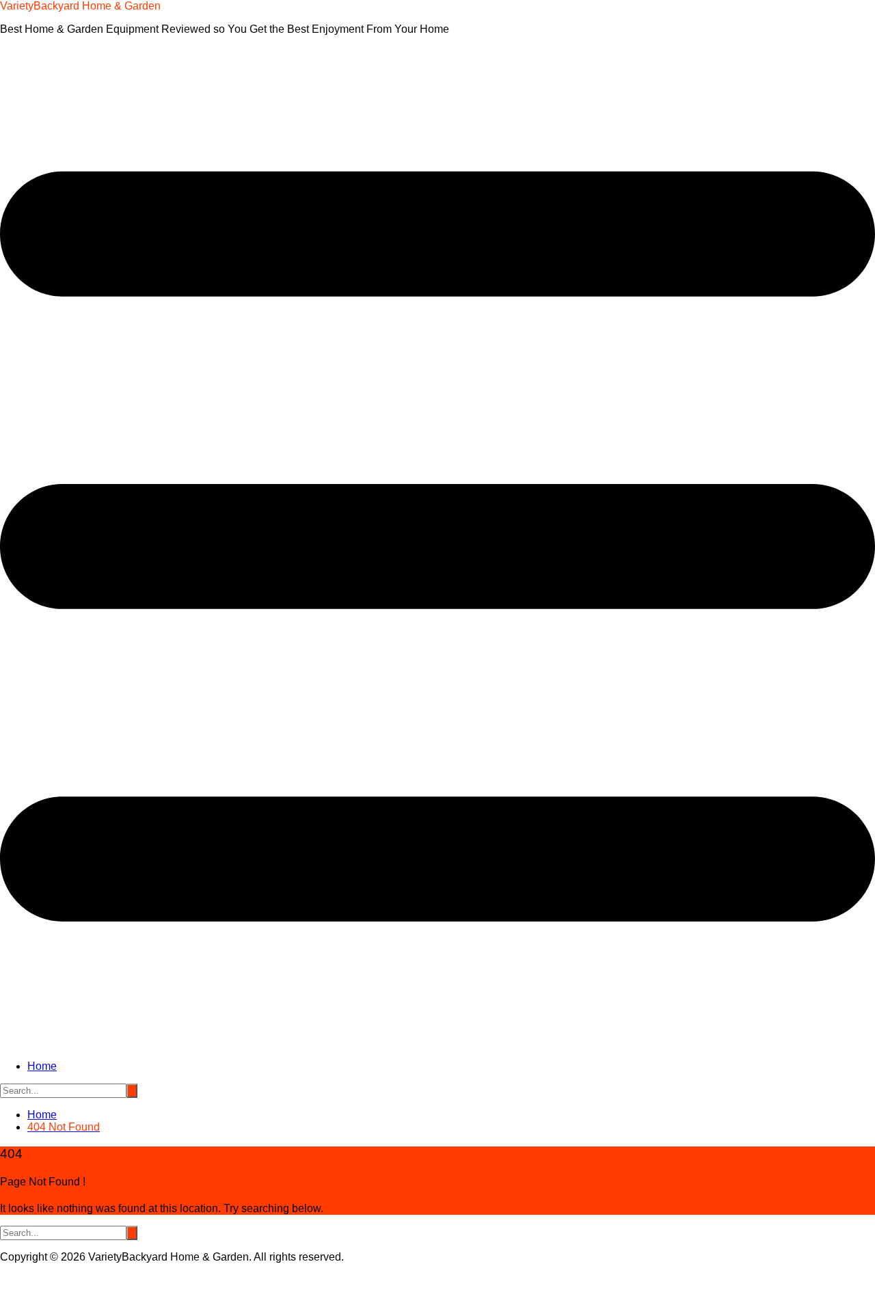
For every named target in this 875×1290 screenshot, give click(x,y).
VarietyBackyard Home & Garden (80, 6)
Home (42, 1066)
